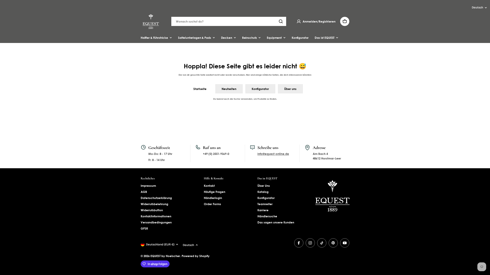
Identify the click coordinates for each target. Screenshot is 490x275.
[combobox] (228, 21)
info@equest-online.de (273, 153)
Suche (237, 99)
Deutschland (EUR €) (160, 244)
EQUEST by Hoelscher (165, 256)
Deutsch (477, 7)
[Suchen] (280, 21)
